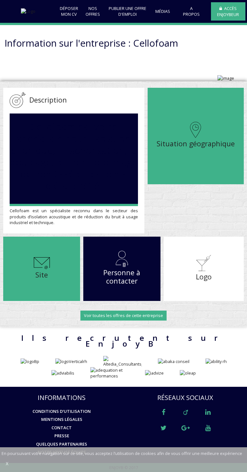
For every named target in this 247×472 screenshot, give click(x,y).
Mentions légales (61, 419)
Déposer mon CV (69, 11)
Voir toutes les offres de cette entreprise (123, 315)
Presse (61, 436)
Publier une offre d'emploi (127, 11)
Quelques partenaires (61, 444)
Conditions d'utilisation (61, 411)
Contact (61, 428)
